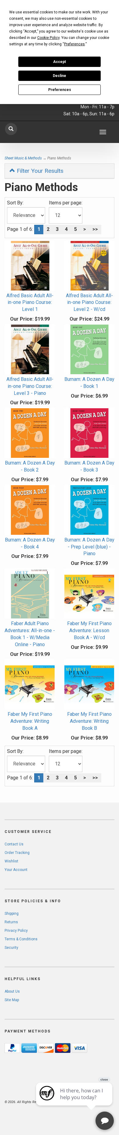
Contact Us (14, 844)
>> (95, 229)
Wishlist (11, 861)
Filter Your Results (39, 170)
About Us (12, 991)
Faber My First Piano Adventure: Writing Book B (89, 721)
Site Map (12, 1000)
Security (11, 947)
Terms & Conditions (21, 939)
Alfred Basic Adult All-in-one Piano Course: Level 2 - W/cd (89, 302)
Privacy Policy (16, 930)
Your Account (16, 870)
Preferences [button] (74, 44)
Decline (59, 76)
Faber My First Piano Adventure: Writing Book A (30, 721)
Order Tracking (17, 853)
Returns (11, 922)
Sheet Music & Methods (23, 158)
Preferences (59, 90)
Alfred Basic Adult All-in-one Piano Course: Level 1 (29, 302)
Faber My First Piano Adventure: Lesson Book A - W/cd (89, 630)
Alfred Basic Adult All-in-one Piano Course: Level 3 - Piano (29, 386)
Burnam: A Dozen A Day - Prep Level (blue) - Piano (89, 547)
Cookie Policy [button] (48, 38)
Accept (59, 62)
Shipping (12, 913)
